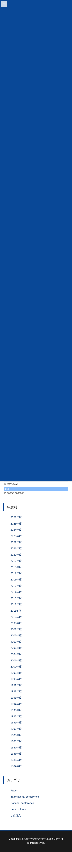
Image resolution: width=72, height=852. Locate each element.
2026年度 (16, 517)
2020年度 (16, 554)
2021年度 (16, 548)
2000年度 (16, 666)
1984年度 (16, 766)
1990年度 (16, 728)
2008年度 (16, 629)
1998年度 (16, 679)
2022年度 (16, 542)
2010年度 (16, 616)
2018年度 (16, 567)
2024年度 (16, 529)
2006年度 (16, 641)
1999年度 (16, 672)
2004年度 (16, 654)
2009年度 (16, 623)
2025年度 (16, 523)
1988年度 (16, 741)
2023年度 (16, 536)
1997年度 (16, 685)
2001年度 (16, 660)
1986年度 (16, 753)
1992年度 (16, 716)
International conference (25, 796)
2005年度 (16, 647)
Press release (19, 809)
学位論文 (16, 815)
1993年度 (16, 710)
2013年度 (16, 598)
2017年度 (16, 573)
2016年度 (16, 579)
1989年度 (16, 735)
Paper (14, 790)
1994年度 (16, 704)
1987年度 (16, 747)
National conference (22, 802)
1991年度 (16, 722)
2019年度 (16, 560)
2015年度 (16, 585)
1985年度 (16, 759)
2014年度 (16, 591)
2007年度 (16, 635)
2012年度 (16, 604)
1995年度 (16, 697)
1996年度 (16, 691)
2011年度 (16, 610)
